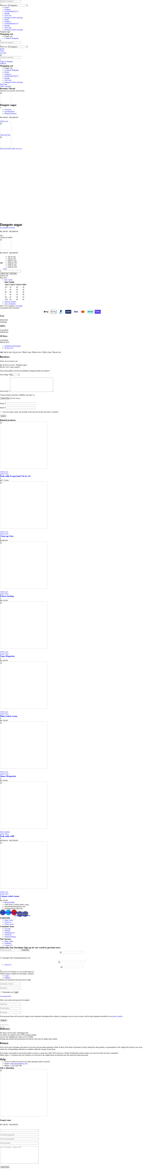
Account (7, 929)
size (1, 263)
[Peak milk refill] (23, 828)
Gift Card (7, 16)
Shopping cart (9, 933)
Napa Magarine (7, 656)
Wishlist (7, 931)
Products (7, 9)
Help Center (8, 920)
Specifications (9, 111)
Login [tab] (6, 976)
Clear (5, 269)
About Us (7, 922)
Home (6, 7)
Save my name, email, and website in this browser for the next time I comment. (31, 412)
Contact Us (8, 945)
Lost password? (5, 996)
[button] (0, 40)
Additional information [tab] (12, 346)
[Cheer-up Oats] (23, 528)
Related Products (10, 114)
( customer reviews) (7, 228)
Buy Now (13, 273)
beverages (19, 306)
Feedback (7, 943)
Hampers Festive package (13, 18)
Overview (8, 109)
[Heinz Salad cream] (23, 708)
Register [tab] (7, 978)
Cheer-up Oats (6, 536)
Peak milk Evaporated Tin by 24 (15, 476)
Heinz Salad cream (8, 716)
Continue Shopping (11, 38)
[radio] (12, 257)
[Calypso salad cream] (23, 888)
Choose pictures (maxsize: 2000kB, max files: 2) (17, 395)
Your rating (4, 375)
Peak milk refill (7, 836)
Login (16, 992)
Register (3, 1020)
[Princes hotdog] (23, 588)
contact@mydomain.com (18, 1064)
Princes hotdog (7, 596)
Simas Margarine (8, 776)
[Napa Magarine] (23, 648)
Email (3, 408)
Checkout (7, 935)
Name (3, 403)
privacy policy (117, 1016)
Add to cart (4, 121)
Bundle (7, 13)
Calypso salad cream (9, 896)
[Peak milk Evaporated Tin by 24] (23, 468)
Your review (5, 391)
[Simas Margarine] (23, 768)
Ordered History (10, 937)
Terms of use (9, 924)
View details (4, 221)
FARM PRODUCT (11, 11)
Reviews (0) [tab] (8, 348)
